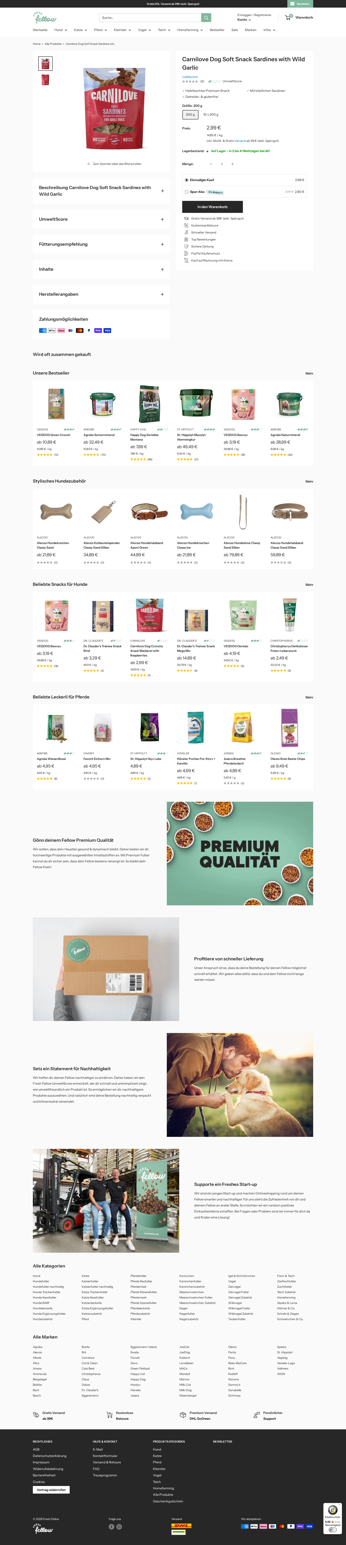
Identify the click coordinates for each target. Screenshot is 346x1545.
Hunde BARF (41, 1303)
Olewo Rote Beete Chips (288, 759)
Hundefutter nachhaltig (48, 1287)
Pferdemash (139, 1297)
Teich (162, 30)
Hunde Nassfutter (44, 1297)
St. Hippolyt (185, 429)
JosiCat (184, 1347)
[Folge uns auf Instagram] (119, 1527)
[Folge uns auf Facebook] (111, 1527)
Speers (281, 1347)
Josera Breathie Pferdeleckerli (234, 761)
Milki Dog (185, 1390)
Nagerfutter (187, 1314)
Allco (36, 1363)
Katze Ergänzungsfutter (97, 1308)
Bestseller (217, 30)
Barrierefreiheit (44, 1475)
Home (37, 44)
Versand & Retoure (107, 1462)
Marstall (184, 1374)
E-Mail (98, 1449)
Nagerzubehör (188, 1319)
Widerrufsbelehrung (48, 1469)
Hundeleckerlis (42, 1308)
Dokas (86, 1385)
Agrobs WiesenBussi (51, 759)
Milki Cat (185, 1385)
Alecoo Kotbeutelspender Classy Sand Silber (101, 545)
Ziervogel (234, 1287)
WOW (281, 1374)
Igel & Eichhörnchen (241, 1276)
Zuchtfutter (284, 1287)
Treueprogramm (105, 1475)
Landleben (186, 1363)
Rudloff (233, 1374)
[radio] (186, 180)
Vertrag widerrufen (51, 1490)
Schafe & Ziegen (288, 1314)
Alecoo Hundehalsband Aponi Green (146, 545)
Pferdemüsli (138, 1287)
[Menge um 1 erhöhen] (232, 164)
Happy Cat (138, 1374)
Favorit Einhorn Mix (97, 759)
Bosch (37, 1395)
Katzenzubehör (92, 1314)
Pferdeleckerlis (140, 1308)
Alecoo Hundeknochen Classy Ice (193, 545)
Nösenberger (188, 1395)
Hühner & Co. (286, 1308)
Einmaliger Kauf (202, 180)
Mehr (310, 373)
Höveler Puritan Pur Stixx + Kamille (196, 761)
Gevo (134, 1363)
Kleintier (120, 30)
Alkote (37, 1358)
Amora (37, 1368)
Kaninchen (186, 1276)
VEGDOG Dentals (236, 646)
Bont (36, 1390)
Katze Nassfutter (93, 1297)
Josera (229, 753)
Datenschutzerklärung (49, 1456)
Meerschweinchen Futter (195, 1297)
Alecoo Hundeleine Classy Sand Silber (242, 545)
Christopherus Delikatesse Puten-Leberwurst (289, 648)
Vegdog (282, 1358)
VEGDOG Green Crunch (53, 435)
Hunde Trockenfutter (46, 1292)
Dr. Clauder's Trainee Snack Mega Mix (196, 648)
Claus (85, 1379)
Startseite (40, 30)
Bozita (86, 1347)
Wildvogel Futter (239, 1308)
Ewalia (135, 1352)
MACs (183, 1368)
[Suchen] (206, 17)
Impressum (41, 1462)
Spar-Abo (206, 192)
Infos (267, 30)
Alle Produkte (53, 44)
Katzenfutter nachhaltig (97, 1287)
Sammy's (234, 1385)
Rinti (231, 1368)
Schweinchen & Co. (290, 1319)
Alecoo (42, 537)
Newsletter (303, 3)
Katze (78, 30)
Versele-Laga (286, 1363)
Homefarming (187, 30)
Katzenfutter (90, 1281)
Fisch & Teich (286, 1276)
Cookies (39, 1482)
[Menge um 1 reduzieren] (211, 164)
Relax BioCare (237, 1363)
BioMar (37, 1385)
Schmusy (234, 1395)
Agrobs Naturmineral (285, 435)
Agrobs (88, 429)
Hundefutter (41, 1281)
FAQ (96, 1469)
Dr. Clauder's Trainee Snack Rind (102, 648)
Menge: (187, 164)
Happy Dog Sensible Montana (144, 437)
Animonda (40, 1374)
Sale (234, 30)
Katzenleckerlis (92, 1303)
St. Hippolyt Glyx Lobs (145, 759)
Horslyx (136, 1385)
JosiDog (184, 1352)
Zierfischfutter (286, 1281)
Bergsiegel (40, 1379)
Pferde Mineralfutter (144, 1292)
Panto (232, 1352)
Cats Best (88, 1368)
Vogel (142, 30)
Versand (240, 141)
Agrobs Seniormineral (99, 435)
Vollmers (282, 1368)
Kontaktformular (105, 1456)
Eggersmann (90, 1395)
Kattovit (184, 1358)
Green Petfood (140, 1368)
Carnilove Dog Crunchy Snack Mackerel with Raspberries (146, 650)
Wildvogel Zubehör (240, 1314)
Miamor (184, 1379)
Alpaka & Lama (287, 1303)
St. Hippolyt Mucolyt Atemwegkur (191, 437)
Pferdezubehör (140, 1314)
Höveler (183, 753)
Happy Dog (138, 429)
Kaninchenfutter (190, 1281)
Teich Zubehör (286, 1292)
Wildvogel (235, 1303)
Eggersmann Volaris (144, 1347)
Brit (84, 1352)
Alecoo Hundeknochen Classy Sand (53, 545)
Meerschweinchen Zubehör (197, 1303)
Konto (242, 20)
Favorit (88, 753)
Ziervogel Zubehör (240, 1297)
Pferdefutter (139, 1276)
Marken (250, 30)
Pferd (98, 30)
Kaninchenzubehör (192, 1287)
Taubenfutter (236, 1319)
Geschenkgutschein (168, 1501)
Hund (58, 30)
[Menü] (339, 1505)
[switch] (333, 1529)
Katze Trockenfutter (95, 1292)
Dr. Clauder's (93, 640)
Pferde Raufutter (141, 1281)
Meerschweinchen (191, 1292)
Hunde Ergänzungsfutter (49, 1314)
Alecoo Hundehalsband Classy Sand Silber (287, 545)
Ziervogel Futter (238, 1292)
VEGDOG (42, 429)
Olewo (276, 753)
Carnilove (190, 77)
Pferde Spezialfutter (144, 1303)
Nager (183, 1308)
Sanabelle (234, 1390)
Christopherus (282, 640)
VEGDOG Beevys (235, 435)
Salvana (233, 1379)
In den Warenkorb (212, 207)
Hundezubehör (43, 1319)
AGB (36, 1449)
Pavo (231, 1358)
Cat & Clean (90, 1363)
